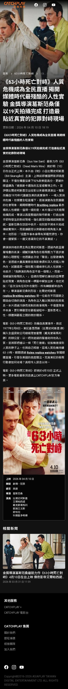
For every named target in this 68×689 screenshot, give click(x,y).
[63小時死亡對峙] (34, 454)
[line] (62, 5)
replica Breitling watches (19, 295)
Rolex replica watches (41, 352)
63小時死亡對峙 (24, 73)
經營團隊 (9, 644)
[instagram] (44, 5)
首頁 (5, 73)
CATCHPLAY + (13, 607)
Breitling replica (47, 205)
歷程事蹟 (9, 638)
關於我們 (9, 632)
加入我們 (9, 649)
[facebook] (36, 5)
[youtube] (53, 5)
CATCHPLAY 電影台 (16, 612)
